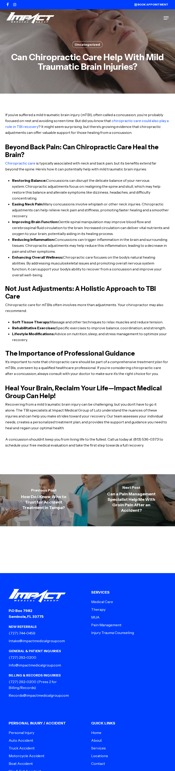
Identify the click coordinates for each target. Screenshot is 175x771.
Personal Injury (21, 732)
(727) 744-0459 (22, 633)
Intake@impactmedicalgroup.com (37, 641)
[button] (166, 18)
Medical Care (102, 601)
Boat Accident (21, 763)
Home (96, 732)
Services (98, 748)
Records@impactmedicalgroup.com (39, 695)
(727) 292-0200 (22, 657)
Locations (99, 756)
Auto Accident (21, 740)
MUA (95, 617)
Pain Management (106, 625)
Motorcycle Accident (26, 756)
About (96, 740)
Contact (98, 763)
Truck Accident (22, 748)
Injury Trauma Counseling (112, 632)
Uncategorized (87, 44)
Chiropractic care (20, 163)
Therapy (98, 609)
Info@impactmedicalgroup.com (35, 665)
